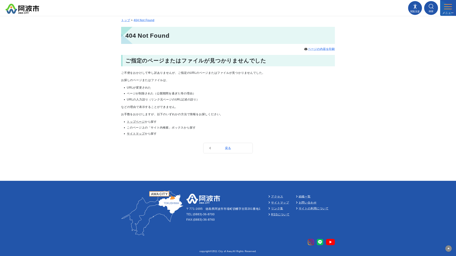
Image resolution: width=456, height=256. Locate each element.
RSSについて (280, 214)
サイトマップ (136, 133)
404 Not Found (144, 20)
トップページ (136, 121)
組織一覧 (305, 196)
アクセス (277, 196)
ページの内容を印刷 (321, 48)
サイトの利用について (314, 208)
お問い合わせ (308, 202)
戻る (228, 148)
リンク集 (277, 208)
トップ (125, 20)
